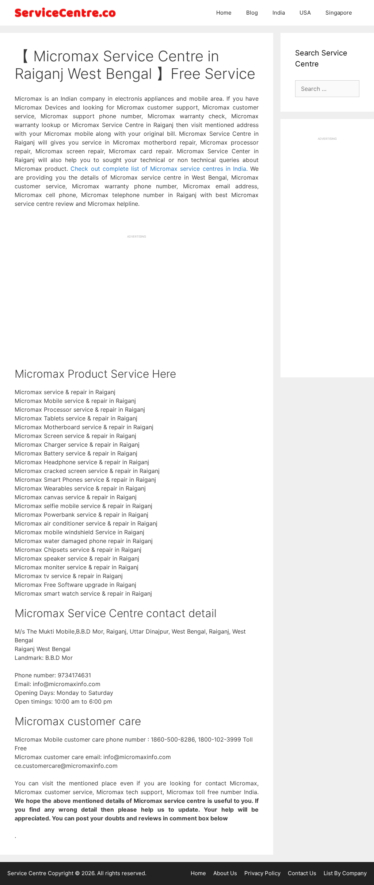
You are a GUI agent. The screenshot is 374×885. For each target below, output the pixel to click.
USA (305, 12)
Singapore (338, 12)
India (278, 12)
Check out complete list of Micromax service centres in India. (159, 168)
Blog (252, 12)
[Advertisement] (137, 290)
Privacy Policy (262, 873)
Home (224, 12)
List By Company (345, 873)
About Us (225, 873)
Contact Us (302, 873)
